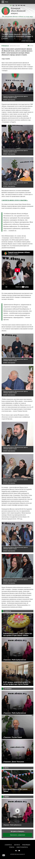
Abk (19, 5)
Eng (13, 5)
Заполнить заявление (17, 835)
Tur (16, 5)
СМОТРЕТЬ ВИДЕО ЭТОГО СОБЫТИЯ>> (15, 200)
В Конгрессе (5, 46)
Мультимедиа (26, 844)
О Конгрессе (8, 844)
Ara (24, 5)
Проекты (11, 847)
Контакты (17, 844)
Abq (21, 5)
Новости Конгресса (22, 847)
